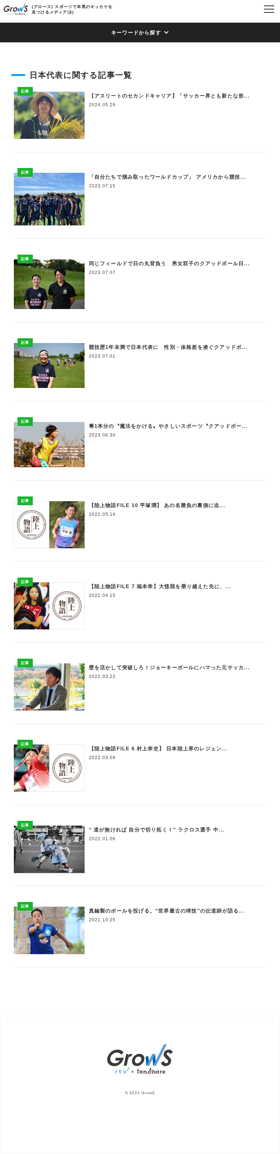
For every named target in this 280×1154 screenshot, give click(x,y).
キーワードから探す (136, 32)
